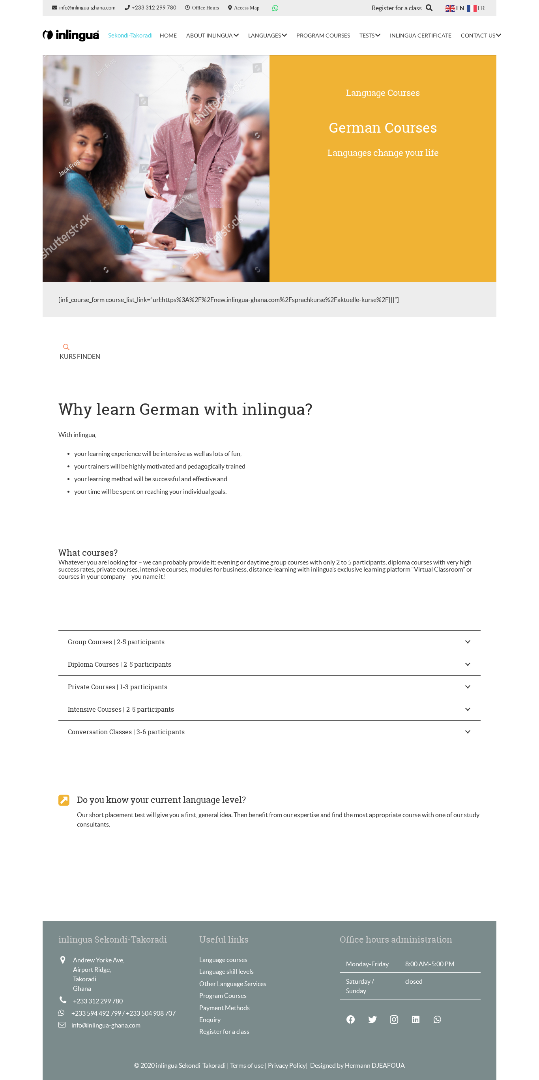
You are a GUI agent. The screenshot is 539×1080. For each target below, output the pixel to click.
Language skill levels (226, 971)
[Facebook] (350, 1020)
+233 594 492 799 (96, 1013)
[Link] (71, 36)
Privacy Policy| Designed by (306, 1065)
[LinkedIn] (416, 1020)
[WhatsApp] (275, 8)
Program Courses (223, 995)
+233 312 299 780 (98, 1001)
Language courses (223, 959)
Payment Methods (224, 1007)
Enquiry (210, 1019)
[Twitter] (372, 1020)
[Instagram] (394, 1020)
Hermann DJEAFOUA (375, 1065)
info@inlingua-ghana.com (105, 1025)
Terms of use (247, 1065)
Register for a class (224, 1031)
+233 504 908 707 (151, 1013)
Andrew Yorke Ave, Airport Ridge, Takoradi (98, 969)
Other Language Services (232, 983)
